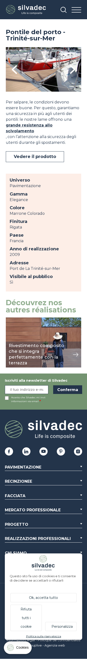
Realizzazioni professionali (38, 538)
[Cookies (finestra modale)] (18, 649)
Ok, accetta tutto (43, 598)
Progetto (16, 524)
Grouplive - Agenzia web (46, 645)
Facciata (15, 496)
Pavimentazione (23, 467)
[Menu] (76, 10)
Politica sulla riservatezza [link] (43, 636)
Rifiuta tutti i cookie (26, 618)
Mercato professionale (33, 510)
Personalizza (62, 626)
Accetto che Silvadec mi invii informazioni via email (28, 399)
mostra (12, 320)
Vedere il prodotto (35, 156)
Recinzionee (18, 481)
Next (72, 69)
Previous (14, 69)
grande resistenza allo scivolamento (29, 128)
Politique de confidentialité (59, 640)
